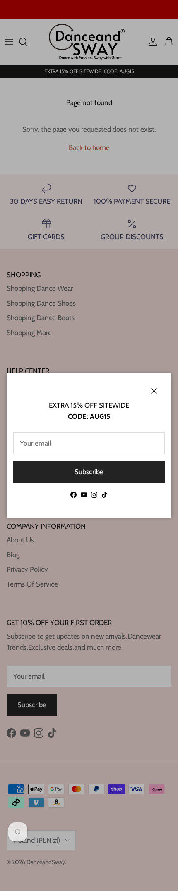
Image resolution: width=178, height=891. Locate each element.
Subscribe (89, 472)
